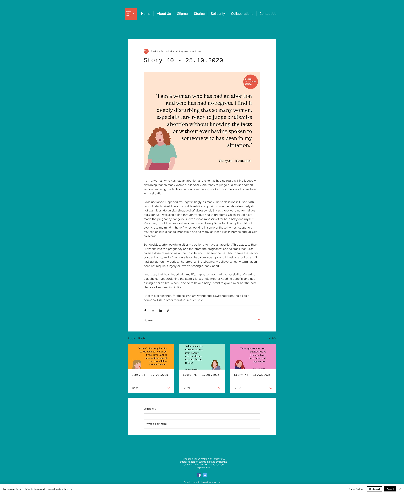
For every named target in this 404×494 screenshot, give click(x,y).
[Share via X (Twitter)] (152, 310)
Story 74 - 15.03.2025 (252, 375)
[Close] (400, 488)
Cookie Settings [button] (356, 489)
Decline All (374, 489)
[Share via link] (168, 310)
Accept (390, 489)
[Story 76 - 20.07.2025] (151, 356)
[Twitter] (205, 475)
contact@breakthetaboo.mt (206, 482)
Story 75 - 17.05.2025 (201, 375)
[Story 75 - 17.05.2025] (202, 357)
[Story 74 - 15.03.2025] (253, 356)
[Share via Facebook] (145, 310)
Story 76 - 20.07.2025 (150, 375)
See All (272, 338)
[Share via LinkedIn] (160, 310)
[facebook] (199, 475)
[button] (218, 13)
